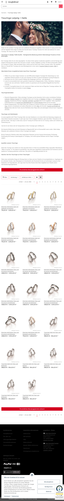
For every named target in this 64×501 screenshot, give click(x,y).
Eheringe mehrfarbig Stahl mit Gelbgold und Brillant (9, 207)
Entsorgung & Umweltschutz (31, 451)
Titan (6, 106)
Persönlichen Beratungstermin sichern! (32, 170)
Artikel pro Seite (26, 177)
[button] (48, 1)
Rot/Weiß (25, 100)
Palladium (43, 99)
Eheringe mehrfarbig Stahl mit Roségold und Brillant (9, 239)
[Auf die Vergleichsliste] (13, 190)
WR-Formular (27, 436)
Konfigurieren (49, 486)
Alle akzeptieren (48, 482)
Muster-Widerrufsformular (30, 445)
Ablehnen (48, 491)
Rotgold (17, 99)
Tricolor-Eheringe (38, 102)
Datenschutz (15, 496)
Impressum (7, 496)
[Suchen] (61, 6)
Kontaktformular (7, 433)
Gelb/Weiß (30, 100)
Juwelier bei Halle (48, 440)
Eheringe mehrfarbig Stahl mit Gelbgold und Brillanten (52, 207)
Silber (38, 106)
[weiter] (61, 181)
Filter (5, 177)
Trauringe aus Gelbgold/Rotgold (23, 102)
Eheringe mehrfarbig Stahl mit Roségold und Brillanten (31, 239)
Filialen (29, 88)
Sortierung (14, 177)
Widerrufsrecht (27, 442)
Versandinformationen (9, 442)
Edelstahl (56, 104)
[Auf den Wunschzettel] (17, 190)
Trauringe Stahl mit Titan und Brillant (31, 364)
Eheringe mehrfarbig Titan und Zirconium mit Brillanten (31, 270)
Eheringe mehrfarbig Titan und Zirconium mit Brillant (10, 270)
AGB (24, 439)
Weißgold (12, 99)
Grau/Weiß (36, 100)
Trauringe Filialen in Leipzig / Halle (48, 66)
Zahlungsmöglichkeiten (9, 439)
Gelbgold (7, 99)
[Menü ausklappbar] (2, 1)
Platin (49, 99)
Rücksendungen (7, 445)
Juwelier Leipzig (47, 450)
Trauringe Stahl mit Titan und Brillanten (52, 333)
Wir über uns (7, 436)
